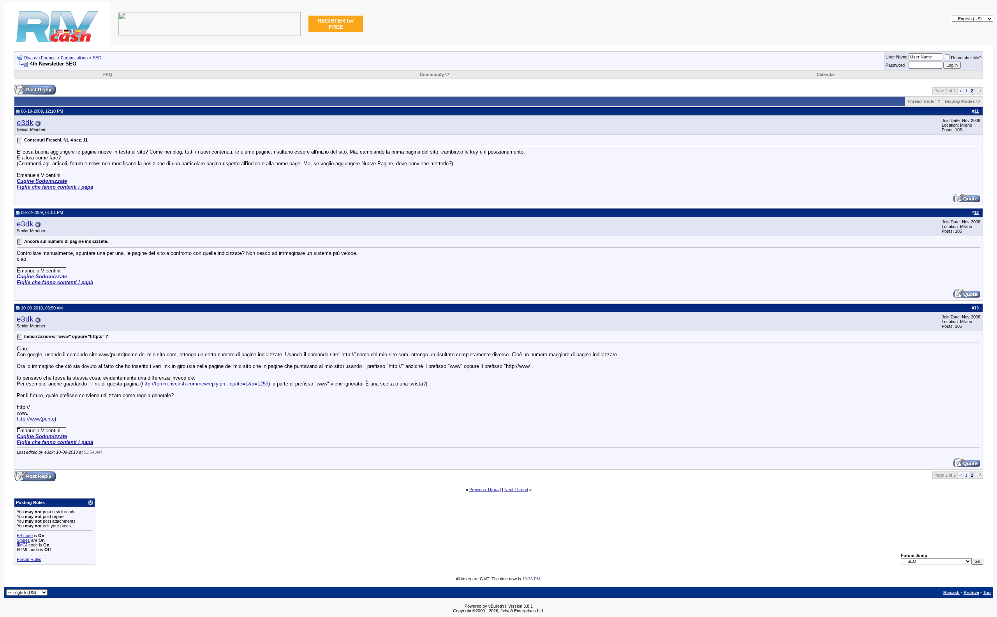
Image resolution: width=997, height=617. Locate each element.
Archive (971, 592)
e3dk (25, 122)
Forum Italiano (74, 57)
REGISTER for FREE (335, 24)
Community (432, 74)
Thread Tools (920, 101)
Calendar (826, 74)
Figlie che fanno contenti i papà (55, 187)
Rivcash (951, 592)
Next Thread (516, 489)
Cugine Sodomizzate (42, 181)
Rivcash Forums (40, 57)
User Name (896, 57)
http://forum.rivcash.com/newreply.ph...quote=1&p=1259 (205, 384)
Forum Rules (29, 559)
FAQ (107, 74)
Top (987, 592)
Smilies (23, 540)
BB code (25, 535)
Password (895, 65)
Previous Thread (485, 489)
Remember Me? (966, 57)
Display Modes (960, 101)
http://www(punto (36, 419)
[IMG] (22, 545)
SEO (97, 57)
